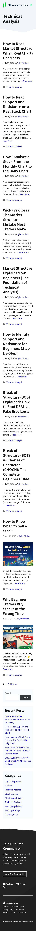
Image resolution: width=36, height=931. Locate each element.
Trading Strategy (12, 810)
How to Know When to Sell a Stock (15, 526)
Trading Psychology (13, 806)
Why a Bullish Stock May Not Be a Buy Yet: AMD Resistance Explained (18, 760)
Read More (27, 81)
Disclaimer (20, 910)
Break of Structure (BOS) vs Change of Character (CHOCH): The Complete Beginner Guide (16, 464)
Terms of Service (9, 913)
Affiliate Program (18, 906)
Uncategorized (11, 814)
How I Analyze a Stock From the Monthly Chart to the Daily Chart (17, 163)
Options (8, 785)
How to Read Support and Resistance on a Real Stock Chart (17, 104)
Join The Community (14, 874)
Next (13, 684)
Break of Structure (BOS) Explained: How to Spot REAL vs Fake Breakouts (16, 402)
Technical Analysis (14, 87)
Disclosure (22, 913)
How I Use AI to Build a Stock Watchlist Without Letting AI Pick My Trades (17, 750)
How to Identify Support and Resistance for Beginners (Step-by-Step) (17, 344)
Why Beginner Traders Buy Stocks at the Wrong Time (14, 606)
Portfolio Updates (13, 789)
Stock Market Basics (14, 798)
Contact (6, 906)
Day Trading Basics (13, 781)
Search (8, 693)
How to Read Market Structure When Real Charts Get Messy (18, 50)
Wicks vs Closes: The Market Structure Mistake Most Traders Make (16, 220)
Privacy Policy (8, 910)
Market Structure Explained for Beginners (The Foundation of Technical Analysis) (17, 280)
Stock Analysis (11, 794)
